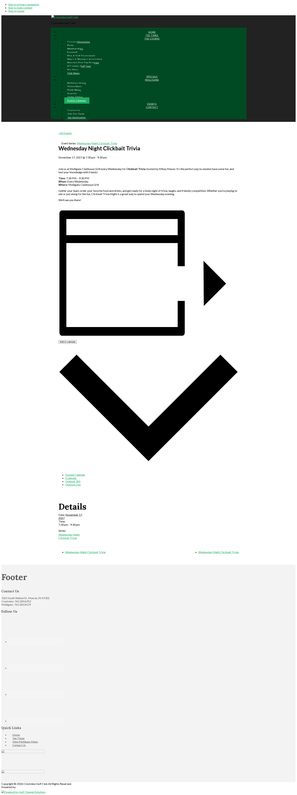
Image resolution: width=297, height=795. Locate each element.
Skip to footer (16, 11)
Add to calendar (67, 342)
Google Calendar (75, 474)
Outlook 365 (72, 481)
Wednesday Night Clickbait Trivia (69, 536)
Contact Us (19, 745)
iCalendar (71, 478)
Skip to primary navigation (23, 4)
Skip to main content (20, 7)
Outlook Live (73, 484)
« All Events (65, 133)
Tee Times (18, 738)
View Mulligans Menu (25, 741)
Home (16, 734)
